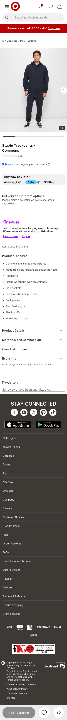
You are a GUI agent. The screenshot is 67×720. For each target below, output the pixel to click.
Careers (7, 508)
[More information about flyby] (49, 164)
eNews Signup (11, 446)
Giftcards (8, 455)
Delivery (8, 587)
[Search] (7, 17)
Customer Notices (13, 517)
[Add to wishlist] (44, 712)
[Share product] (58, 712)
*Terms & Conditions (16, 693)
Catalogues (9, 438)
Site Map (11, 698)
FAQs (6, 552)
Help (5, 534)
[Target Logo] (15, 6)
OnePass (8, 490)
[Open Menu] (7, 6)
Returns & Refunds (14, 596)
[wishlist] (50, 6)
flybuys (7, 464)
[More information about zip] (53, 182)
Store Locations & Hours (17, 561)
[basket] (59, 6)
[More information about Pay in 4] (38, 182)
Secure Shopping (13, 604)
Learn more (10, 236)
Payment (8, 578)
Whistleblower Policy (17, 689)
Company (8, 499)
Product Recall (11, 525)
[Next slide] (64, 90)
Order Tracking (12, 543)
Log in (26, 236)
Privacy (32, 684)
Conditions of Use (15, 684)
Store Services (11, 613)
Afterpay (8, 481)
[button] (19, 712)
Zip (5, 473)
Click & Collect (11, 569)
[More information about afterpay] (19, 182)
